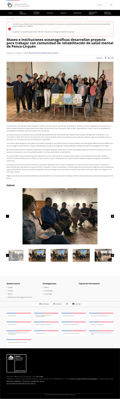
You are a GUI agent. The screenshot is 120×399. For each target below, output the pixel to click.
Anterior (7, 216)
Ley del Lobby (12, 316)
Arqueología (48, 294)
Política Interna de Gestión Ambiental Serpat (101, 333)
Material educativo (107, 13)
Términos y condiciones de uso (33, 381)
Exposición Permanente (89, 283)
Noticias (63, 13)
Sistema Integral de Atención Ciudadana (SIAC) (44, 315)
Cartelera (50, 13)
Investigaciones (49, 283)
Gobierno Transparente (97, 324)
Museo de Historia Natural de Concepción (43, 53)
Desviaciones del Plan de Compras (17, 342)
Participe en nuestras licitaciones (100, 316)
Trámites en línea (40, 333)
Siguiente (112, 216)
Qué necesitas (23, 13)
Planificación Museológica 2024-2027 (20, 297)
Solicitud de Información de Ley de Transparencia (17, 333)
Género (46, 287)
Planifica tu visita (36, 13)
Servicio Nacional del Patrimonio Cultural (21, 384)
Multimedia (77, 13)
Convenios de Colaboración (70, 324)
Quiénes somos (13, 283)
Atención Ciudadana (14, 381)
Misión (10, 294)
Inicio (10, 13)
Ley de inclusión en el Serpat (71, 333)
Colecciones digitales (93, 13)
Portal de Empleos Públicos (43, 324)
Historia (10, 291)
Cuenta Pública (12, 324)
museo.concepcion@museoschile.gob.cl (84, 379)
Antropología (48, 291)
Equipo (10, 287)
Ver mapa (39, 376)
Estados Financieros (68, 316)
